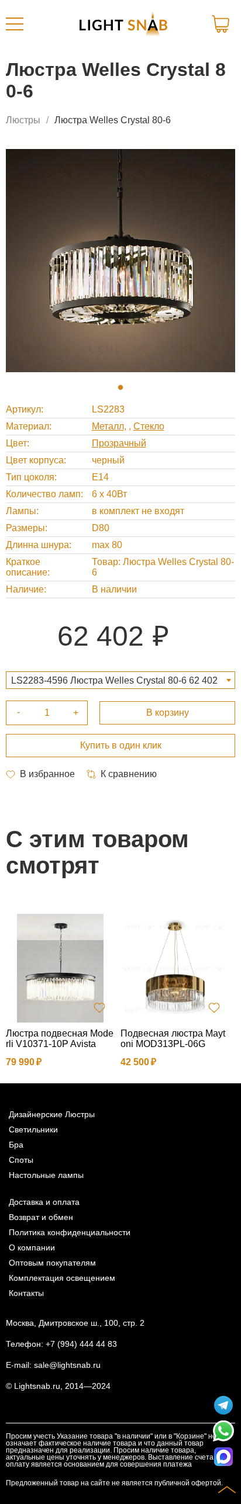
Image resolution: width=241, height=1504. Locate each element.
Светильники (33, 1129)
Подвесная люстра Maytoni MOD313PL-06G (172, 1038)
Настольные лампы (46, 1175)
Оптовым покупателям (52, 1262)
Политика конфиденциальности (69, 1232)
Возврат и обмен (41, 1217)
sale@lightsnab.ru (67, 1365)
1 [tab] (120, 387)
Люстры (23, 120)
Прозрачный (119, 443)
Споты (21, 1160)
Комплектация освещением (62, 1278)
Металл (108, 426)
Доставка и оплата (44, 1202)
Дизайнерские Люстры (52, 1114)
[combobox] (120, 680)
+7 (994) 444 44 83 (81, 1344)
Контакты (26, 1293)
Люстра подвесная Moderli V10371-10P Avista (59, 1038)
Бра (16, 1144)
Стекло (148, 426)
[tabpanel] (120, 260)
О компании (32, 1247)
